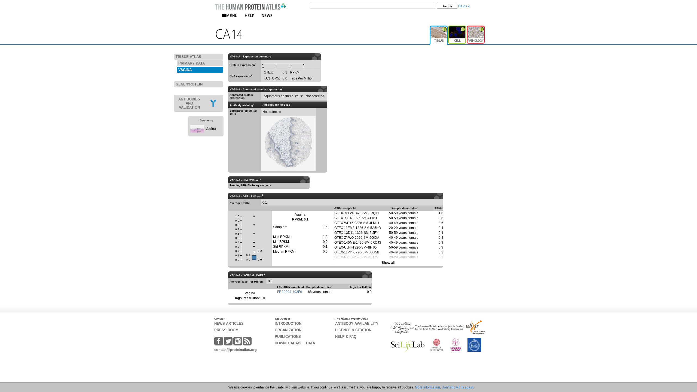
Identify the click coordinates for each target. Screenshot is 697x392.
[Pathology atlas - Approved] (476, 28)
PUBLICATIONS (288, 337)
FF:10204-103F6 (289, 292)
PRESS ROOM (226, 330)
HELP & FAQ (345, 337)
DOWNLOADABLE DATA (295, 343)
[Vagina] (197, 131)
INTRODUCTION (288, 323)
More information (427, 387)
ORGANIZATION (288, 330)
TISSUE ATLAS (188, 57)
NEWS (267, 15)
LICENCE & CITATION (353, 330)
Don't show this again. (458, 387)
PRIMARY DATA (191, 63)
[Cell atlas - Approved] (457, 28)
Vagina (211, 129)
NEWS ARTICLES (229, 323)
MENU (232, 15)
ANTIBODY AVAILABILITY (356, 323)
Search (447, 6)
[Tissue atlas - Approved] (439, 28)
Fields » (464, 6)
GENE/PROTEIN (189, 84)
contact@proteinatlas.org (235, 350)
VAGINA (185, 70)
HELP (250, 15)
